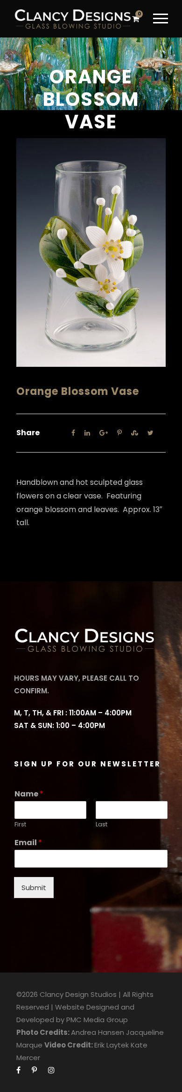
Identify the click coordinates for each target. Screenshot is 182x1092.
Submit (33, 887)
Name (28, 794)
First (20, 825)
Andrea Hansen (97, 1032)
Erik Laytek (111, 1045)
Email (28, 843)
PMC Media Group (97, 1020)
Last (101, 825)
